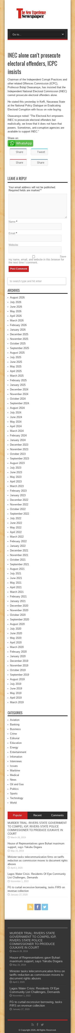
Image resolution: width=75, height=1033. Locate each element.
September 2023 (19, 458)
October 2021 (18, 559)
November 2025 (19, 338)
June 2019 (16, 688)
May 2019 (15, 693)
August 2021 (17, 568)
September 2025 (19, 348)
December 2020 (19, 605)
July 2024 (15, 412)
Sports (14, 793)
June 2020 (16, 633)
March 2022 (17, 536)
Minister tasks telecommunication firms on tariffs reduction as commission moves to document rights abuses (38, 860)
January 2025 (18, 384)
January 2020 (18, 656)
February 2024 (18, 435)
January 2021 (18, 601)
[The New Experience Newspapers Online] (37, 19)
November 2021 (19, 555)
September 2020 (19, 619)
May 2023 (15, 476)
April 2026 (16, 315)
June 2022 (16, 522)
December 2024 (19, 389)
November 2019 (19, 665)
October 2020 (18, 614)
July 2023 (15, 467)
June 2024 (16, 417)
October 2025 (18, 343)
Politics (14, 788)
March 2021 (17, 591)
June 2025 (16, 361)
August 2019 (17, 679)
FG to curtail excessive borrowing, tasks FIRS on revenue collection (36, 1003)
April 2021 (16, 587)
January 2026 (18, 329)
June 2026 (16, 306)
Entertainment (18, 752)
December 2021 (19, 550)
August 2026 (17, 297)
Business (15, 729)
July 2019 (15, 683)
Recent (37, 815)
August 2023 (17, 463)
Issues (14, 765)
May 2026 (15, 311)
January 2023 (18, 495)
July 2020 (15, 628)
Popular (17, 815)
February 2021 (18, 596)
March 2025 (17, 375)
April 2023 (16, 481)
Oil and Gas (17, 784)
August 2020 (17, 624)
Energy (14, 747)
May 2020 (15, 637)
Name (12, 221)
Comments (57, 815)
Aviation (14, 719)
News (13, 779)
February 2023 (18, 490)
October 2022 (18, 509)
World (13, 802)
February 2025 (18, 380)
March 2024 (17, 430)
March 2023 (17, 486)
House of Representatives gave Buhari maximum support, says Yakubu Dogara (36, 959)
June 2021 (16, 578)
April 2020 (16, 642)
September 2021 (19, 564)
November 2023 (19, 449)
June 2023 (16, 472)
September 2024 (19, 403)
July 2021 (15, 573)
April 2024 (16, 426)
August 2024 (17, 407)
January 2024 (18, 440)
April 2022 (16, 532)
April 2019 (16, 697)
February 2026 (18, 325)
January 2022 (18, 545)
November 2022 (19, 504)
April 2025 (16, 371)
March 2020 (17, 647)
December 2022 (19, 499)
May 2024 (15, 421)
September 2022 (19, 513)
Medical (14, 775)
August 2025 (17, 352)
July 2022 (15, 518)
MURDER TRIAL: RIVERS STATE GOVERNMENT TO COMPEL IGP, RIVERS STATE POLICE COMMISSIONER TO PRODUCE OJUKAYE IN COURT (33, 940)
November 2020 (19, 610)
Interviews (16, 761)
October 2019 (18, 670)
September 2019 (19, 674)
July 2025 (15, 357)
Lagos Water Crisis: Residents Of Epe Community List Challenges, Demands (35, 990)
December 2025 (19, 334)
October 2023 (18, 453)
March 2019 (17, 702)
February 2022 (18, 541)
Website (13, 244)
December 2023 (19, 444)
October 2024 (18, 398)
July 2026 (15, 302)
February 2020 (18, 651)
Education (16, 742)
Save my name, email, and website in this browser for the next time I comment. (37, 259)
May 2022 (15, 527)
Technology (16, 798)
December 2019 (19, 660)
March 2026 (17, 320)
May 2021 (15, 582)
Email (12, 233)
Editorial (14, 738)
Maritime (15, 770)
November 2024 (19, 394)
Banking (14, 724)
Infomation (16, 756)
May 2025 (15, 366)
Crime (13, 733)
